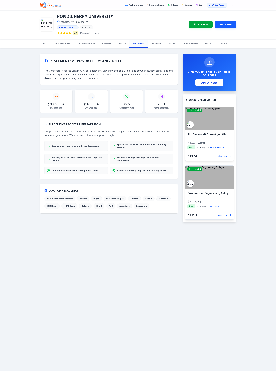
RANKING (156, 43)
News (200, 5)
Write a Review (218, 5)
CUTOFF (122, 43)
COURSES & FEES (63, 43)
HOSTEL (225, 43)
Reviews (188, 5)
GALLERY (172, 43)
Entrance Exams (156, 5)
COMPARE (203, 24)
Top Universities (136, 5)
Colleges (174, 5)
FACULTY (209, 43)
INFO (45, 43)
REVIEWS (106, 43)
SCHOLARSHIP (191, 43)
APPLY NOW (226, 24)
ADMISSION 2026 (86, 43)
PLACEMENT (139, 43)
